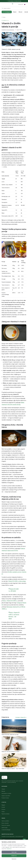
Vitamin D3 (5, 20)
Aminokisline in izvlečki (6, 793)
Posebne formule (5, 797)
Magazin (3, 805)
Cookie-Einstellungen (6, 829)
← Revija (3, 17)
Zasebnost (9, 848)
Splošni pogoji (4, 827)
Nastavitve (14, 858)
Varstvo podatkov (5, 821)
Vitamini (14, 12)
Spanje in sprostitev (6, 795)
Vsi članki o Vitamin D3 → (20, 717)
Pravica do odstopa (6, 825)
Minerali (20, 12)
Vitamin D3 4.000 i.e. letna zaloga (17, 581)
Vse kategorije (7, 12)
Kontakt (3, 807)
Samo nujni (14, 852)
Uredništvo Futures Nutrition (8, 29)
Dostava (3, 809)
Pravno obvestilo (5, 823)
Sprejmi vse (14, 855)
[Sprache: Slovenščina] (25, 4)
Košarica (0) (20, 4)
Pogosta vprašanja (5, 813)
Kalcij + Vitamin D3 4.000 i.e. (10, 600)
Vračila (3, 811)
